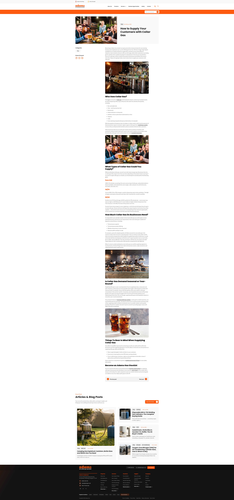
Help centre (136, 486)
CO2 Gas (102, 484)
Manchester (95, 494)
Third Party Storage (115, 482)
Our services (114, 490)
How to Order (136, 484)
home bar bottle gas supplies (123, 299)
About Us (110, 6)
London (90, 494)
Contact (149, 6)
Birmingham (102, 494)
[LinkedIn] (82, 58)
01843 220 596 (130, 467)
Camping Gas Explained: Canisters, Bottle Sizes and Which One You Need (94, 452)
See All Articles (150, 401)
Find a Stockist (151, 467)
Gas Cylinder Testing (115, 480)
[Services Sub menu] (125, 6)
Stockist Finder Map (127, 480)
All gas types (103, 489)
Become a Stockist (126, 482)
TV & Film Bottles (115, 488)
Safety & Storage (137, 476)
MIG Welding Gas (104, 478)
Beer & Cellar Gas (104, 487)
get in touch (135, 370)
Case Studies (147, 480)
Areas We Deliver (126, 478)
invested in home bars (136, 133)
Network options (126, 486)
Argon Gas (103, 482)
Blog (78, 50)
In (83, 488)
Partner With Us (126, 484)
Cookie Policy (138, 498)
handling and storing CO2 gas (132, 360)
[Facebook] (76, 58)
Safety (143, 6)
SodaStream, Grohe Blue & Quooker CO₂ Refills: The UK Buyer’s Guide (142, 432)
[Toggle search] (158, 6)
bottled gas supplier (143, 125)
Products (116, 6)
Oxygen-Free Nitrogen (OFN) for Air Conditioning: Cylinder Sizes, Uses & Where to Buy (144, 449)
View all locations (124, 494)
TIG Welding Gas (104, 480)
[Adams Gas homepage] (102, 468)
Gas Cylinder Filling (115, 476)
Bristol (107, 494)
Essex (118, 494)
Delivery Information (138, 482)
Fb (80, 488)
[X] (79, 58)
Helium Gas (103, 476)
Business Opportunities (134, 6)
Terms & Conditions (125, 498)
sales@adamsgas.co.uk (141, 467)
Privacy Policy (132, 498)
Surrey (114, 494)
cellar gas (119, 99)
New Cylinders (114, 478)
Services (123, 6)
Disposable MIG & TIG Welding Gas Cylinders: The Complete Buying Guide (143, 414)
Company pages (148, 486)
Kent (110, 494)
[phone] (154, 6)
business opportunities (134, 368)
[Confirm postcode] (157, 12)
